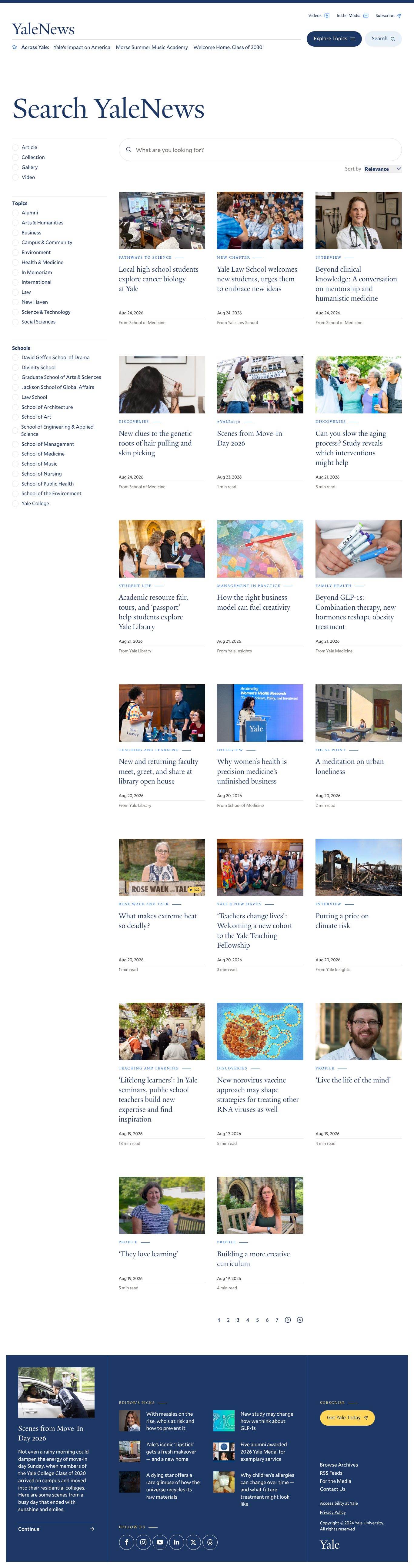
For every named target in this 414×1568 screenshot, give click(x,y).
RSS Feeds (331, 1472)
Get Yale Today (344, 1417)
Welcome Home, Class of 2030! (228, 47)
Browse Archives (339, 1464)
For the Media (336, 1480)
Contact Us (333, 1488)
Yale (330, 1546)
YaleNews (43, 31)
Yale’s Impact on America (82, 47)
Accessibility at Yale (339, 1503)
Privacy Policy (333, 1512)
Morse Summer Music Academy (152, 47)
